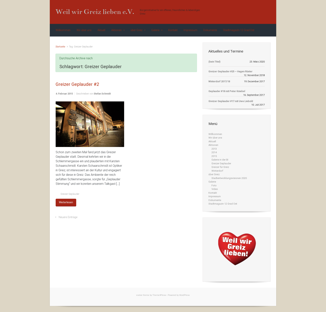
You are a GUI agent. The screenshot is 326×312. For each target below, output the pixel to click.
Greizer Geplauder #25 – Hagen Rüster (230, 71)
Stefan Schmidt (102, 93)
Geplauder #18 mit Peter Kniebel (226, 91)
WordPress (184, 295)
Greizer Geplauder (70, 194)
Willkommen (215, 134)
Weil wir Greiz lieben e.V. (94, 12)
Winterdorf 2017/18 (219, 81)
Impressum (214, 196)
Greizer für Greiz (220, 167)
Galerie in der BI (219, 159)
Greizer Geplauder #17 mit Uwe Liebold (230, 101)
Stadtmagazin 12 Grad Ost (222, 203)
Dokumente (214, 200)
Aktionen (213, 145)
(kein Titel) (214, 61)
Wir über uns (215, 137)
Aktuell (212, 141)
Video (214, 189)
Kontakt (212, 192)
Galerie (212, 181)
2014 (214, 152)
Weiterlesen (66, 202)
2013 (214, 148)
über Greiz (214, 174)
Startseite (60, 46)
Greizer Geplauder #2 (77, 84)
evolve (139, 295)
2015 (214, 156)
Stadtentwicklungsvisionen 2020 (229, 178)
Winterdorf (217, 170)
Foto (214, 185)
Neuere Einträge (68, 217)
